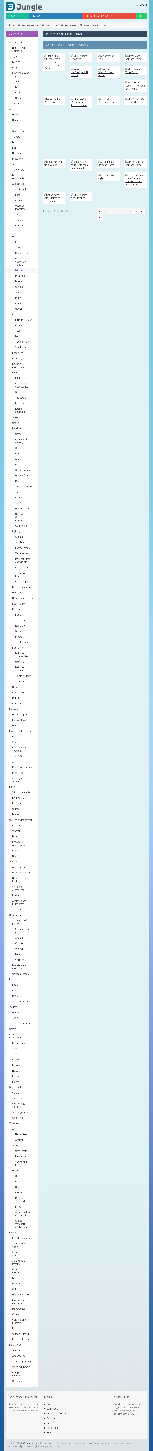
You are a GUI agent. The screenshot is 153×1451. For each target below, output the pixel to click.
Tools (15, 1018)
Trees (15, 1048)
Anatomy (20, 937)
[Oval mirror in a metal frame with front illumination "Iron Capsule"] (135, 179)
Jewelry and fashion (18, 780)
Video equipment (21, 1367)
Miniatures (17, 772)
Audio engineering (21, 1361)
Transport (14, 1123)
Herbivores (18, 153)
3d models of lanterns (19, 1262)
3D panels (20, 242)
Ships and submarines (18, 888)
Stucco (19, 292)
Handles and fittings (22, 598)
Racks (18, 481)
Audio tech (20, 189)
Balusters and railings (19, 1271)
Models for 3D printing (20, 731)
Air (13, 1128)
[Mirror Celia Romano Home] (108, 100)
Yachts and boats (21, 1163)
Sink (17, 392)
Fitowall (16, 1076)
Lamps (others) (23, 547)
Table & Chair (22, 342)
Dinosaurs (17, 114)
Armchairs (20, 459)
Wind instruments (21, 792)
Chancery (17, 358)
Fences (16, 1328)
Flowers (16, 1081)
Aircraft (19, 1139)
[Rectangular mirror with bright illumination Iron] (81, 164)
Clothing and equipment (18, 1105)
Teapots (19, 231)
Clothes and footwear (20, 820)
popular (71, 44)
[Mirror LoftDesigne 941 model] (81, 72)
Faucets (19, 403)
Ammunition (18, 867)
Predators (17, 158)
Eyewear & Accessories (18, 843)
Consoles (20, 453)
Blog (49, 1432)
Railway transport (20, 1200)
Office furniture (23, 470)
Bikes (18, 1206)
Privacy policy (53, 1423)
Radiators (20, 625)
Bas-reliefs (20, 87)
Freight (18, 1192)
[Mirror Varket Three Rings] (135, 70)
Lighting (16, 531)
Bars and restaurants (18, 177)
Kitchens (19, 378)
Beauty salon (19, 603)
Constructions (19, 703)
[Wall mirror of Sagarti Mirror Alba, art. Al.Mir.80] (135, 85)
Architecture (15, 42)
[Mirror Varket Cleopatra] (81, 57)
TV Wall (19, 503)
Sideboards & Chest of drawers (22, 517)
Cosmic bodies (20, 692)
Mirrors (19, 270)
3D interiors (18, 169)
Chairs (18, 497)
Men (17, 954)
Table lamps (21, 553)
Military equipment (21, 872)
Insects (16, 136)
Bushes (16, 1059)
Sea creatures (19, 131)
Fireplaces (17, 353)
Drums (15, 814)
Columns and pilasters (19, 1321)
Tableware (20, 397)
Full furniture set (23, 319)
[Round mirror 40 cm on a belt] (54, 163)
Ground (16, 1170)
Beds (18, 336)
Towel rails (20, 620)
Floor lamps (21, 581)
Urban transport (23, 1187)
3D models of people (19, 922)
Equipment (17, 803)
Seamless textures (56, 1413)
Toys (17, 330)
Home (15, 120)
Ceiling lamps (22, 567)
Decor (15, 236)
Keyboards (18, 797)
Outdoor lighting (20, 1334)
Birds (14, 142)
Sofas (18, 433)
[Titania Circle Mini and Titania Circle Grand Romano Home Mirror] (54, 62)
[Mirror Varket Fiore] (108, 57)
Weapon (13, 861)
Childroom (17, 314)
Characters (15, 915)
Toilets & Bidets (23, 676)
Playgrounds (18, 1308)
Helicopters (21, 1134)
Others (18, 200)
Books (18, 281)
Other (18, 448)
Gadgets (16, 742)
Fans (17, 194)
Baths (18, 614)
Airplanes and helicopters (19, 902)
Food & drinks (19, 990)
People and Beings (22, 767)
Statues (19, 98)
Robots (16, 698)
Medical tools (19, 720)
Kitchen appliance (20, 410)
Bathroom (17, 647)
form (132, 1414)
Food (12, 979)
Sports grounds (20, 1112)
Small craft (21, 1150)
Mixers (18, 636)
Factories (51, 1418)
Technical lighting (20, 575)
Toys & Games (20, 756)
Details (15, 1012)
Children (16, 825)
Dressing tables (23, 508)
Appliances (18, 183)
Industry (13, 1007)
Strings (15, 809)
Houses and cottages (18, 49)
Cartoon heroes (20, 974)
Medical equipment (22, 714)
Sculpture (17, 81)
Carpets (19, 286)
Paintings (20, 275)
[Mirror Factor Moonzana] (54, 100)
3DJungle (27, 1443)
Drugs (15, 725)
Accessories (18, 1356)
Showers (20, 661)
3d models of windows (19, 1254)
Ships (15, 1145)
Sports (15, 856)
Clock (18, 303)
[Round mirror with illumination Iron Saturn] (54, 197)
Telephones (21, 220)
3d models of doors (19, 1245)
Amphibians (18, 125)
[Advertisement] (95, 133)
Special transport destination (21, 1224)
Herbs (15, 1070)
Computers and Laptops (20, 1374)
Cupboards (21, 525)
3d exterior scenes (22, 1238)
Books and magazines (18, 365)
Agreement (52, 1427)
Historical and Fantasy (19, 880)
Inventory (17, 1098)
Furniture (16, 428)
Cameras (17, 1381)
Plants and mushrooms (15, 1036)
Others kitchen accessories (22, 385)
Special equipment (22, 1023)
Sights (15, 56)
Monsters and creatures (19, 967)
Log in (143, 4)
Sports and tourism (19, 1087)
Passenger (20, 1156)
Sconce (19, 536)
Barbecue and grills (22, 1278)
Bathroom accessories (21, 655)
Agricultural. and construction (23, 1214)
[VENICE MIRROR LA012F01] (135, 100)
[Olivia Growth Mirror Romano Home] (108, 72)
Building (16, 62)
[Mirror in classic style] (108, 176)
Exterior (13, 1232)
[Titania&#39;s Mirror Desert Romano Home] (81, 102)
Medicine (14, 709)
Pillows (19, 297)
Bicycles (19, 1181)
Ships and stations (21, 687)
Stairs (15, 417)
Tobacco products (22, 1001)
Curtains (19, 308)
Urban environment (22, 1294)
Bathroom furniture (20, 669)
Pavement (17, 1283)
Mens (15, 836)
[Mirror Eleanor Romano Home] (108, 163)
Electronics (15, 1345)
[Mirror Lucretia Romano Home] (135, 163)
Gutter (15, 1289)
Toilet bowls (21, 642)
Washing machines (20, 207)
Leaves (16, 1065)
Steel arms (18, 909)
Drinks (15, 996)
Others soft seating (21, 441)
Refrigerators (22, 225)
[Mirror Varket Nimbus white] (81, 196)
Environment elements (18, 1302)
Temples (16, 103)
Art (13, 761)
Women (16, 831)
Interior (13, 164)
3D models (52, 1408)
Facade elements (21, 1339)
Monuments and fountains (20, 75)
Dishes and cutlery (21, 587)
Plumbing (17, 609)
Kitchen (16, 372)
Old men (19, 959)
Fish (14, 147)
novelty (60, 44)
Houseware (18, 592)
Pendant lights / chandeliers (23, 560)
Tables (18, 492)
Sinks (18, 631)
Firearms (17, 895)
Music (12, 786)
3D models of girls (22, 931)
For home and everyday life (19, 749)
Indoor (15, 1054)
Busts (18, 92)
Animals (13, 109)
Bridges (16, 67)
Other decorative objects (21, 261)
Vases (18, 247)
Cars (17, 1176)
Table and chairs (23, 486)
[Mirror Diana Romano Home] (135, 57)
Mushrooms (18, 1043)
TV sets (19, 214)
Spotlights (20, 542)
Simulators (17, 1117)
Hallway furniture (23, 475)
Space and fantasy (19, 681)
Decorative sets (23, 253)
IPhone (16, 1350)
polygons (83, 44)
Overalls (16, 850)
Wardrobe (20, 347)
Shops (15, 422)
